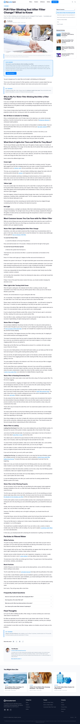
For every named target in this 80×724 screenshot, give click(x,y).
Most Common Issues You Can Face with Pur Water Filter (66, 17)
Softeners (42, 1)
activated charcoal (25, 572)
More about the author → (16, 658)
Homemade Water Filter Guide (50, 707)
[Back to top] (76, 722)
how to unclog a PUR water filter (13, 328)
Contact (62, 704)
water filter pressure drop (42, 391)
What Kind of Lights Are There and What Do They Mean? (66, 14)
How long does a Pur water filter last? (14, 599)
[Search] (72, 2)
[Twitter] (11, 710)
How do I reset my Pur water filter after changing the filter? (19, 596)
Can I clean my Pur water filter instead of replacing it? (18, 606)
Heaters (36, 1)
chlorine (16, 168)
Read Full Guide (10, 73)
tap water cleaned (42, 126)
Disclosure (63, 709)
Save (29, 38)
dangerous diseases (44, 120)
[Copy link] (23, 641)
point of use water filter (10, 372)
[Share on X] (16, 641)
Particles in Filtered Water (62, 19)
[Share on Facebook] (13, 641)
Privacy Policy (64, 707)
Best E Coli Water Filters (48, 702)
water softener (24, 556)
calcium (21, 173)
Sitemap (72, 717)
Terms (62, 711)
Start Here (55, 1)
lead (20, 168)
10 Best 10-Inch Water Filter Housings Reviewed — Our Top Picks (68, 41)
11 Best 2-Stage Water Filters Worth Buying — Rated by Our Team (68, 48)
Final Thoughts (60, 24)
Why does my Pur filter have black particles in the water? (18, 603)
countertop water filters (46, 528)
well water (12, 395)
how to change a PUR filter (19, 234)
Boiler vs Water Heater (48, 704)
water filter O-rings (17, 435)
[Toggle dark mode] (75, 2)
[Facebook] (5, 710)
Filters (30, 1)
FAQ (58, 21)
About (62, 702)
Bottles (48, 1)
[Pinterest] (8, 710)
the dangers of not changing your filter (13, 497)
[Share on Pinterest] (19, 641)
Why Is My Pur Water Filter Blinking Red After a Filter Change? (66, 12)
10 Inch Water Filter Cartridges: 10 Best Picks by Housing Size (68, 34)
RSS (75, 717)
